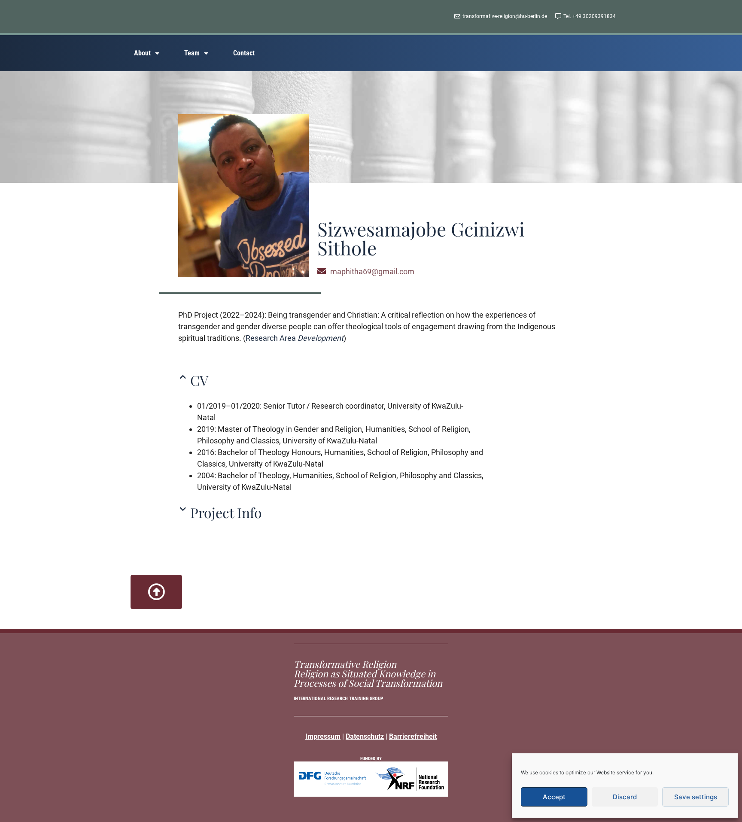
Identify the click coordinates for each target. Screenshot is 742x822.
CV (199, 380)
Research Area (295, 338)
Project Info (226, 512)
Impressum (323, 736)
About (142, 53)
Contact (244, 53)
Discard (625, 797)
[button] (367, 380)
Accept (554, 797)
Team (192, 53)
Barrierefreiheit (413, 736)
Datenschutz (365, 736)
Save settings (695, 797)
